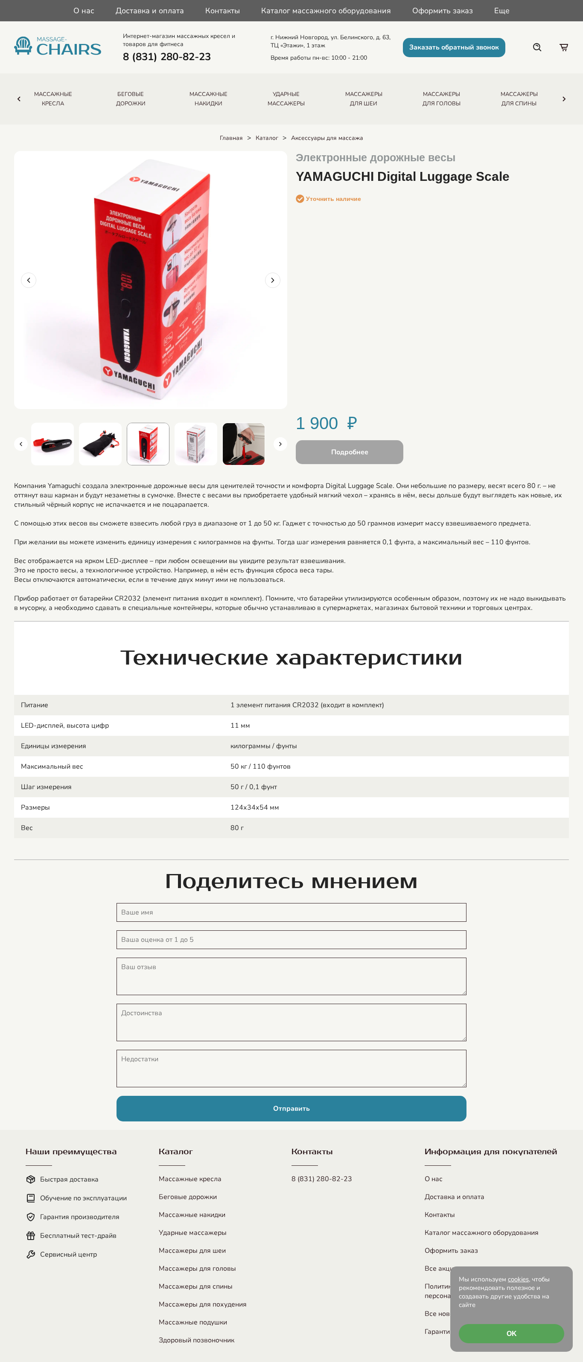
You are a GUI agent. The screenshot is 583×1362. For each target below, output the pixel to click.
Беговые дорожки (188, 1197)
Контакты (222, 11)
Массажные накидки (192, 1215)
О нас (83, 11)
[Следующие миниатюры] (280, 444)
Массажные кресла (190, 1179)
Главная (231, 138)
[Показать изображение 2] (100, 444)
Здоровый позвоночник (196, 1340)
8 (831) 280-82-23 (322, 1179)
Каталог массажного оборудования (326, 11)
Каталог (267, 138)
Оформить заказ (442, 11)
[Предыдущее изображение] (28, 280)
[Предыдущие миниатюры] (21, 444)
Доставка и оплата (150, 11)
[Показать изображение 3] (148, 444)
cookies (518, 1279)
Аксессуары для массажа (327, 138)
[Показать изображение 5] (243, 444)
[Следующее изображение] (272, 280)
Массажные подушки (193, 1322)
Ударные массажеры (193, 1232)
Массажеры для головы (197, 1268)
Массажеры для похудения (203, 1304)
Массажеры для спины (196, 1286)
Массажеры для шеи (192, 1250)
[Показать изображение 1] (52, 444)
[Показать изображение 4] (196, 444)
